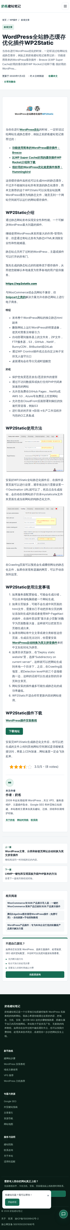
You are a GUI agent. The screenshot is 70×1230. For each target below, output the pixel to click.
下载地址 (14, 731)
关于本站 (8, 1156)
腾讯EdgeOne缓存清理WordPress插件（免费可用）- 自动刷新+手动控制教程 (32, 916)
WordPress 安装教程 (14, 1064)
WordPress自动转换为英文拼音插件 (34, 642)
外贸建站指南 (11, 1107)
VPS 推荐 (9, 1075)
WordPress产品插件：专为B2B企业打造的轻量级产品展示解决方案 (34, 927)
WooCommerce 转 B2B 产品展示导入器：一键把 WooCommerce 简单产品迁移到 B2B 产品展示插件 (33, 905)
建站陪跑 (8, 1144)
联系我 (34, 820)
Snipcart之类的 (16, 297)
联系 (10, 1218)
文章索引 (8, 1112)
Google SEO (10, 1101)
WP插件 (13, 20)
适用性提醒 (9, 1161)
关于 (3, 1218)
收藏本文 (53, 76)
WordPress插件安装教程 (21, 720)
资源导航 (8, 1118)
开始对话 (12, 1202)
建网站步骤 (9, 1058)
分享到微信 (9, 81)
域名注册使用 (11, 1069)
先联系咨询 (35, 974)
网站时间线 (22, 820)
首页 (4, 20)
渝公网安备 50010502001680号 (18, 1224)
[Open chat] (63, 1214)
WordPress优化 (29, 129)
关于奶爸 (10, 820)
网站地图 (8, 1124)
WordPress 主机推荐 (14, 1081)
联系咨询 (8, 1150)
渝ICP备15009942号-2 (27, 1218)
